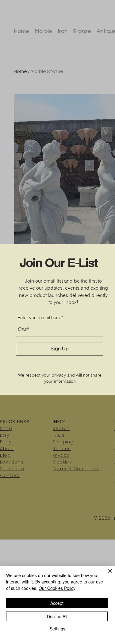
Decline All (57, 616)
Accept (56, 603)
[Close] (106, 574)
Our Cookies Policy (57, 588)
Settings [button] (57, 629)
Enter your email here (38, 317)
